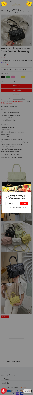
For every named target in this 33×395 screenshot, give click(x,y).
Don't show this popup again (17, 207)
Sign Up (23, 203)
